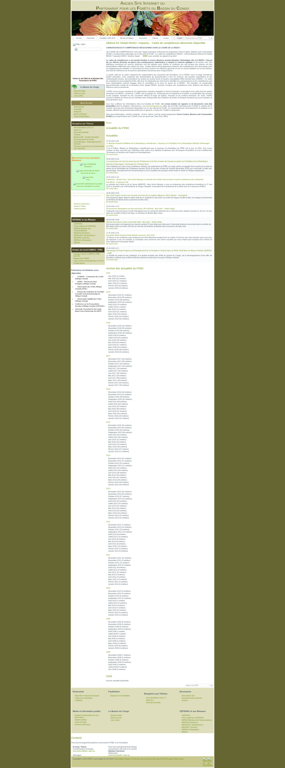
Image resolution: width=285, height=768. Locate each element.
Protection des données (141, 759)
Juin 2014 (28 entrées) (117, 473)
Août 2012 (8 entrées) (117, 534)
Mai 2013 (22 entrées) (117, 508)
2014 (108, 455)
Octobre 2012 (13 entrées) (118, 530)
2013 (108, 489)
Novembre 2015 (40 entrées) (120, 428)
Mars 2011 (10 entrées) (117, 579)
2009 (108, 619)
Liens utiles (78, 96)
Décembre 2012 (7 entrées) (119, 525)
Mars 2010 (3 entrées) (117, 610)
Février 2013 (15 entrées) (118, 515)
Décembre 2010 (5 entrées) (119, 591)
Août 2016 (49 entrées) (117, 402)
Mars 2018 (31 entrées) (117, 347)
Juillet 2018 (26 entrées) (118, 338)
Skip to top (178, 759)
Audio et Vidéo (80, 206)
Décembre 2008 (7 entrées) (119, 655)
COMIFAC (79, 700)
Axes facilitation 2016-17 (84, 128)
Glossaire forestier (81, 132)
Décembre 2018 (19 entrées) (120, 326)
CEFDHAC (78, 224)
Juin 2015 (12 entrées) (117, 440)
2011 (108, 555)
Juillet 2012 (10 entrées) (118, 537)
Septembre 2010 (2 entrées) (119, 598)
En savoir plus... (112, 154)
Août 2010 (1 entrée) (116, 601)
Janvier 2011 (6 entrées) (118, 584)
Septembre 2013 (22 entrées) (120, 499)
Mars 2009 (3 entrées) (117, 643)
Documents (143, 38)
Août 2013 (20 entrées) (117, 501)
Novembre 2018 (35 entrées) (120, 328)
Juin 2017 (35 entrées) (117, 373)
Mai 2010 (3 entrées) (116, 605)
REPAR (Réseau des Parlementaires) (82, 230)
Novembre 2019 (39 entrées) (120, 297)
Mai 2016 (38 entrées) (117, 409)
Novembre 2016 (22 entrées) (120, 395)
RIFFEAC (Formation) (82, 240)
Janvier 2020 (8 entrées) (118, 288)
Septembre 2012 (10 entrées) (120, 532)
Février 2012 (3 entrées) (118, 549)
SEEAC (77, 243)
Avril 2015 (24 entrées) (117, 444)
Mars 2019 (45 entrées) (117, 314)
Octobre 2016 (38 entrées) (118, 397)
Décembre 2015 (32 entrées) (120, 425)
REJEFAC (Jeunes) (82, 238)
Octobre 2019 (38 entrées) (118, 300)
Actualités (78, 109)
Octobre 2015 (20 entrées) (118, 430)
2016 (108, 389)
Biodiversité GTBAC (81, 258)
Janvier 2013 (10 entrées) (118, 518)
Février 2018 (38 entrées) (118, 350)
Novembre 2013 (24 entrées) (120, 494)
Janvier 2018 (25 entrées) (118, 352)
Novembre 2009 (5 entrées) (119, 624)
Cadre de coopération (83, 698)
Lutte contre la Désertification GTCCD (88, 261)
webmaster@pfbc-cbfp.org (119, 755)
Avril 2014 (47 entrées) (117, 478)
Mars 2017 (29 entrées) (117, 380)
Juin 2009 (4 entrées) (116, 636)
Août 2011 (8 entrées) (117, 567)
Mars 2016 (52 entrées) (117, 414)
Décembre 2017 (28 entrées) (120, 359)
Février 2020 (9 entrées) (118, 286)
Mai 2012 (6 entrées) (116, 541)
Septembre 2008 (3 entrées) (119, 662)
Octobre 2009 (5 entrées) (118, 627)
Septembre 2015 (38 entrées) (120, 432)
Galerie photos (80, 209)
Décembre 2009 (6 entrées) (119, 622)
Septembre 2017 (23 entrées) (120, 366)
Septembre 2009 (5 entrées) (119, 629)
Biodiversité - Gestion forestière (86, 137)
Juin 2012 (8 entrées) (116, 539)
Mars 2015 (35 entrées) (117, 447)
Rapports (77, 112)
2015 (108, 422)
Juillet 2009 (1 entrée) (117, 634)
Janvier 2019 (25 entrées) (118, 319)
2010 (108, 588)
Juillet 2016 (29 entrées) (118, 404)
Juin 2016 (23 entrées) (117, 406)
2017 (108, 356)
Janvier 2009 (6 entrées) (118, 648)
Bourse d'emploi (80, 114)
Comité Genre (79, 263)
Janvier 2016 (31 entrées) (118, 418)
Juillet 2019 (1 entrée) (117, 307)
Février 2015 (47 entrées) (118, 449)
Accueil (78, 38)
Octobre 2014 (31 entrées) (118, 463)
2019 (108, 292)
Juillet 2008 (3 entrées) (117, 667)
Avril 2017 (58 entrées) (117, 378)
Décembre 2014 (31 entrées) (120, 458)
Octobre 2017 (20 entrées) (118, 364)
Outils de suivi (79, 93)
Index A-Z (77, 130)
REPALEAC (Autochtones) (84, 235)
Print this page (167, 759)
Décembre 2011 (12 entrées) (119, 558)
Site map (156, 759)
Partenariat (90, 38)
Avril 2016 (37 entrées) (117, 411)
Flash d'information (81, 116)
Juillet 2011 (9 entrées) (117, 570)
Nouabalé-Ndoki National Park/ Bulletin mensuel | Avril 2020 (130, 235)
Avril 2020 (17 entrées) (117, 281)
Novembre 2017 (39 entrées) (120, 361)
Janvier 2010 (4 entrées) (118, 615)
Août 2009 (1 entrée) (116, 631)
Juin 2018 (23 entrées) (117, 340)
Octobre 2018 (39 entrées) (118, 331)
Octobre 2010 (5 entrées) (118, 596)
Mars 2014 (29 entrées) (117, 480)
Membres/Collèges (127, 38)
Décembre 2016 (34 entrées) (120, 392)
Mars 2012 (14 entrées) (117, 546)
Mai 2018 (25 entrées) (117, 342)
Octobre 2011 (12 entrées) (118, 563)
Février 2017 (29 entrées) (118, 383)
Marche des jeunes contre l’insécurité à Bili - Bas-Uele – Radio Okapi (134, 222)
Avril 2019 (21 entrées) (117, 312)
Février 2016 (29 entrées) (118, 416)
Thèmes (155, 38)
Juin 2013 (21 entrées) (117, 506)
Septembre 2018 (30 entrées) (120, 333)
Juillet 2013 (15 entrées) (118, 504)
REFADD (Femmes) (82, 233)
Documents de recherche (192, 698)
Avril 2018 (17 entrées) (117, 345)
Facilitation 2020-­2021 (107, 38)
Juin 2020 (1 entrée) (116, 276)
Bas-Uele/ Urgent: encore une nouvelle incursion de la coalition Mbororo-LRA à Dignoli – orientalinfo (146, 195)
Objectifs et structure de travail (87, 696)
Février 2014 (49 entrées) (118, 482)
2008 (108, 652)
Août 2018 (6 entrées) (117, 335)
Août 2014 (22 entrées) (117, 468)
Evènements (79, 107)
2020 (108, 273)
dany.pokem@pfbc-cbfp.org (84, 751)
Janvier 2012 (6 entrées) (118, 551)
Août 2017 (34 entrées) (117, 368)
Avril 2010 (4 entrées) (117, 608)
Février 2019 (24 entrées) (118, 316)
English (179, 38)
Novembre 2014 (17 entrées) (120, 461)
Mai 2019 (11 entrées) (117, 309)
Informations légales (123, 759)
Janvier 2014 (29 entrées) (118, 485)
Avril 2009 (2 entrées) (117, 641)
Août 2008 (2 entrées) (117, 665)
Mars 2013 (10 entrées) (117, 513)
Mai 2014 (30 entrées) (117, 475)
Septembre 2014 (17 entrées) (120, 466)
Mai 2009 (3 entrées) (116, 639)
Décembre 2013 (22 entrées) (120, 492)
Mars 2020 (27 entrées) (117, 283)
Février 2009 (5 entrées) (118, 646)
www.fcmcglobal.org (154, 106)
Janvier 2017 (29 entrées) (118, 385)
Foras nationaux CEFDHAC (85, 226)
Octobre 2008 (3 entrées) (118, 660)
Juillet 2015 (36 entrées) (118, 437)
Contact (166, 38)
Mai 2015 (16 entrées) (117, 442)
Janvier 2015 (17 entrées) (118, 451)
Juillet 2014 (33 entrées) (118, 470)
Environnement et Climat (84, 139)
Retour (109, 123)
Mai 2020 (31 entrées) (117, 279)
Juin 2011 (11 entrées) (117, 572)
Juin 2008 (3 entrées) (116, 669)
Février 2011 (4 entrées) (118, 582)
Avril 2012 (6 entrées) (117, 544)
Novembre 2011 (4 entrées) (119, 560)
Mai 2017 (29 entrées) (117, 376)
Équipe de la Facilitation (120, 696)
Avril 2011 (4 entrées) (116, 577)
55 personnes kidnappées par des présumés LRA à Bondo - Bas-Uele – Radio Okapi (140, 209)
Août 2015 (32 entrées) (117, 435)
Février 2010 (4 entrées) (118, 613)
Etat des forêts (79, 91)
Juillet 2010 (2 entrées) (117, 603)
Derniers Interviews (82, 204)
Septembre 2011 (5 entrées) (119, 565)
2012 (108, 522)
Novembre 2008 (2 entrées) (119, 657)
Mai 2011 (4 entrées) (116, 575)
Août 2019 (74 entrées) (117, 305)
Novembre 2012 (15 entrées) (120, 527)
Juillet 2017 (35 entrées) (118, 371)
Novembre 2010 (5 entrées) (119, 594)
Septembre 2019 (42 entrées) (120, 302)
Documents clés (188, 696)
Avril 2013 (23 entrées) (117, 511)
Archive (185, 700)
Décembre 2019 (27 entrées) (120, 295)
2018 (108, 323)
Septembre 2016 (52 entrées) (120, 399)
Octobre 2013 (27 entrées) (118, 496)
